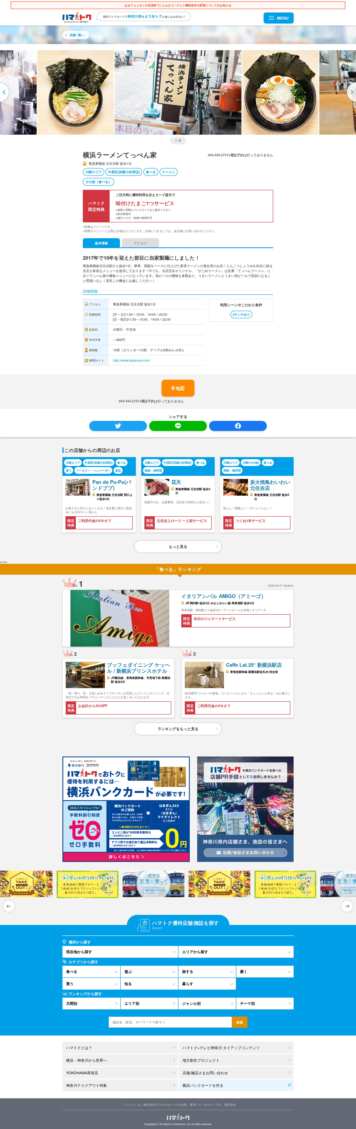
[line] (178, 426)
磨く (243, 971)
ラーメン (168, 171)
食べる (151, 171)
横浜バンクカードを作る (203, 1085)
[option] (178, 92)
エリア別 (131, 1003)
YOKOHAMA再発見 (82, 1072)
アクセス (140, 243)
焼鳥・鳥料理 (232, 470)
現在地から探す (79, 951)
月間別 (71, 1003)
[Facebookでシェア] (238, 426)
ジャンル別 (191, 1003)
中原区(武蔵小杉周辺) (124, 171)
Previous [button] (5, 92)
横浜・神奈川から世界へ (86, 1060)
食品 (118, 470)
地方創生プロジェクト (201, 1060)
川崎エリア (93, 171)
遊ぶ (128, 971)
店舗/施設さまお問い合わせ (205, 1072)
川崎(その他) (250, 462)
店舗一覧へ (77, 35)
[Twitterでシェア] (118, 426)
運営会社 (230, 1104)
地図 (180, 388)
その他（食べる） (98, 181)
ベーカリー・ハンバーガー (93, 470)
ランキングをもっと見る (178, 728)
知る (128, 983)
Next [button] (351, 92)
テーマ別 (247, 1003)
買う (68, 470)
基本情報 (101, 243)
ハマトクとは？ (79, 1047)
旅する (187, 971)
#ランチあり (241, 314)
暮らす (187, 983)
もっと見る (178, 546)
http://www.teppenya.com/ (131, 360)
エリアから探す (195, 951)
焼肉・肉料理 (153, 470)
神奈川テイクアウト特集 (86, 1085)
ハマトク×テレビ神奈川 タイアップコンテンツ (221, 1047)
